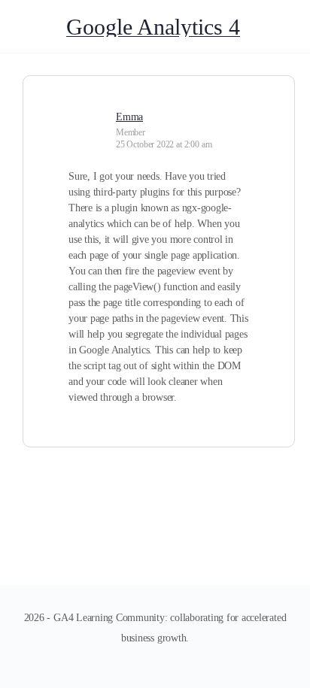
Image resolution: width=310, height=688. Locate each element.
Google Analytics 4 (153, 27)
